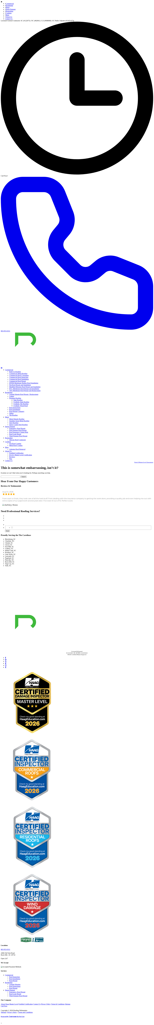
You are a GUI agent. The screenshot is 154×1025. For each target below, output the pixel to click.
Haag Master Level (11, 1004)
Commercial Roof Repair (17, 381)
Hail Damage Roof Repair (18, 430)
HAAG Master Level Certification (20, 455)
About (3, 1004)
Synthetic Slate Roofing (21, 402)
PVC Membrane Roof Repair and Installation (24, 389)
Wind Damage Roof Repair (18, 436)
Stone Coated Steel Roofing (18, 425)
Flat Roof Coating (15, 443)
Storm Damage (11, 9)
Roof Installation (14, 409)
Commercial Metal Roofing (18, 373)
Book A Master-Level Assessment (143, 462)
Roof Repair (13, 981)
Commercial (10, 4)
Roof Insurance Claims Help (18, 432)
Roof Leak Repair (15, 434)
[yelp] (5, 661)
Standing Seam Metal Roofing (19, 421)
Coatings (9, 13)
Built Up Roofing (15, 372)
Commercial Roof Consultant (19, 375)
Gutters (11, 396)
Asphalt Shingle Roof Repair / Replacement (23, 394)
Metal (7, 7)
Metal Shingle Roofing (16, 419)
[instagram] (5, 665)
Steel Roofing (13, 423)
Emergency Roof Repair (17, 428)
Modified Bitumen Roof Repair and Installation (24, 387)
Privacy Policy (46, 1004)
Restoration (9, 11)
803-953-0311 (5, 949)
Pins (10, 459)
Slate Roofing (18, 400)
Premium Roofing (15, 398)
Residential (9, 5)
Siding (11, 413)
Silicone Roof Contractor (17, 440)
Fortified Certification (16, 453)
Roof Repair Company (16, 411)
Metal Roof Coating (15, 445)
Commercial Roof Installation (19, 379)
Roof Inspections (14, 408)
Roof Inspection (14, 977)
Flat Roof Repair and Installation (20, 385)
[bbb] (5, 663)
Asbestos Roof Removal (17, 449)
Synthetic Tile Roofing (20, 404)
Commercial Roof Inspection (18, 377)
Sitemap (67, 1004)
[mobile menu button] (1, 368)
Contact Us (8, 19)
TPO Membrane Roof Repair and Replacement (24, 390)
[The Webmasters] (12, 1008)
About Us (9, 17)
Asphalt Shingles (14, 984)
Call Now (4, 1006)
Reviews (12, 457)
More (7, 15)
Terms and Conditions (25, 1012)
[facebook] (5, 658)
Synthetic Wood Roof (20, 406)
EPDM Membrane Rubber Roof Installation (23, 383)
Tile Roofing (13, 415)
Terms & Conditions (58, 1004)
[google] (5, 660)
